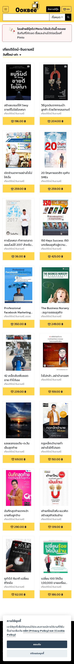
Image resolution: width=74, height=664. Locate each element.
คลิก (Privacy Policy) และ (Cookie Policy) (36, 633)
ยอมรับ (37, 644)
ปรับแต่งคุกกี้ (37, 653)
